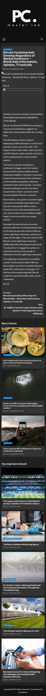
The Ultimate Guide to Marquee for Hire (21, 631)
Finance (16, 355)
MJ (6, 366)
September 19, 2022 (17, 411)
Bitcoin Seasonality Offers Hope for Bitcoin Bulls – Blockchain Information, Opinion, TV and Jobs (21, 297)
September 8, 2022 (18, 69)
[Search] (41, 39)
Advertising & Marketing (12, 539)
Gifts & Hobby (8, 495)
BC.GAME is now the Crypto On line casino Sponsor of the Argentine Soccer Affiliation (23, 309)
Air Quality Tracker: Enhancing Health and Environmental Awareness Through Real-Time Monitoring (21, 587)
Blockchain (8, 49)
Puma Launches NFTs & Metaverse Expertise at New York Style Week (22, 450)
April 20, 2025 (15, 506)
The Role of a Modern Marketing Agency (21, 544)
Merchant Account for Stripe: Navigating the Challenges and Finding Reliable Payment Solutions (21, 674)
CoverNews (35, 689)
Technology (8, 625)
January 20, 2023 (14, 366)
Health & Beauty (9, 579)
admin (7, 69)
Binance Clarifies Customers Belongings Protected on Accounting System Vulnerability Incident (23, 405)
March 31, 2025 (16, 634)
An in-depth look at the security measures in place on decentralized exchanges (22, 362)
